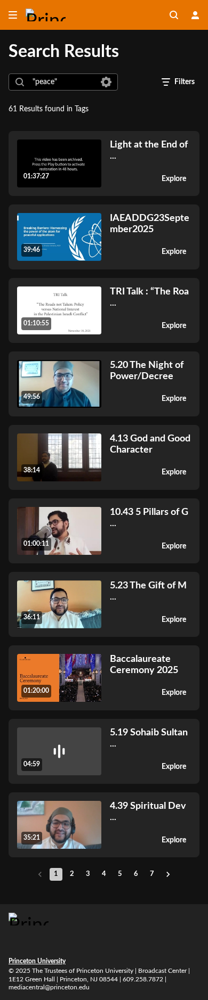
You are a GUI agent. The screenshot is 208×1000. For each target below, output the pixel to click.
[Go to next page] (168, 874)
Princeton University (37, 961)
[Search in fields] (106, 82)
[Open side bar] (12, 14)
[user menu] (195, 14)
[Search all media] (173, 14)
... (149, 150)
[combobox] (62, 82)
